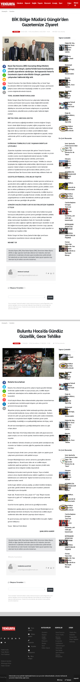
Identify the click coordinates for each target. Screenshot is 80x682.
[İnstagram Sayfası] (9, 638)
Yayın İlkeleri (5, 652)
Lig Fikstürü (59, 643)
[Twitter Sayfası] (5, 638)
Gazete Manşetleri (59, 655)
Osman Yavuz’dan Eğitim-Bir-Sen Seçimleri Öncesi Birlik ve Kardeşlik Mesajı (70, 248)
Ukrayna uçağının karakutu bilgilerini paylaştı (68, 163)
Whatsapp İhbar (6, 663)
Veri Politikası (5, 654)
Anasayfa (5, 11)
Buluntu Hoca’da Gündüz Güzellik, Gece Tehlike (69, 82)
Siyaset (27, 3)
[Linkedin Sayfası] (16, 638)
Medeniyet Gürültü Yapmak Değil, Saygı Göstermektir (69, 69)
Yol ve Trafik (60, 635)
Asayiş (54, 3)
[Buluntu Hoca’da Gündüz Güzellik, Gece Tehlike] (28, 362)
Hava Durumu (60, 632)
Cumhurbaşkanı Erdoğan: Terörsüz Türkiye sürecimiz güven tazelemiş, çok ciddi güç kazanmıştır (70, 211)
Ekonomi (47, 3)
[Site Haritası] (2, 642)
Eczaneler (59, 641)
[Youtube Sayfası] (12, 638)
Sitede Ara (72, 632)
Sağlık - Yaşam (37, 3)
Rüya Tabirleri (73, 639)
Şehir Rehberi (60, 652)
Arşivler (33, 646)
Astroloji (72, 642)
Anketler (72, 635)
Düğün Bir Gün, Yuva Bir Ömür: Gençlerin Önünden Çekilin (70, 47)
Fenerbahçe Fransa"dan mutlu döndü (69, 128)
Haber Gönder (5, 666)
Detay (60, 680)
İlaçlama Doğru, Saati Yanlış (69, 58)
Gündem (20, 3)
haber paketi (4, 679)
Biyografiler (73, 637)
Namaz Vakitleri (58, 638)
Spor (60, 3)
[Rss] (20, 638)
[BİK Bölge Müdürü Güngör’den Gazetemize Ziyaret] (28, 48)
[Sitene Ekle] (6, 642)
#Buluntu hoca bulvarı (15, 557)
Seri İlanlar (59, 650)
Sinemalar (59, 648)
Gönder (50, 297)
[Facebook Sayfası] (2, 638)
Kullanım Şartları (6, 661)
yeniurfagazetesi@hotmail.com (28, 275)
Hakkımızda (5, 650)
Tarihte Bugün (60, 646)
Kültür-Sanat (46, 648)
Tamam (68, 680)
